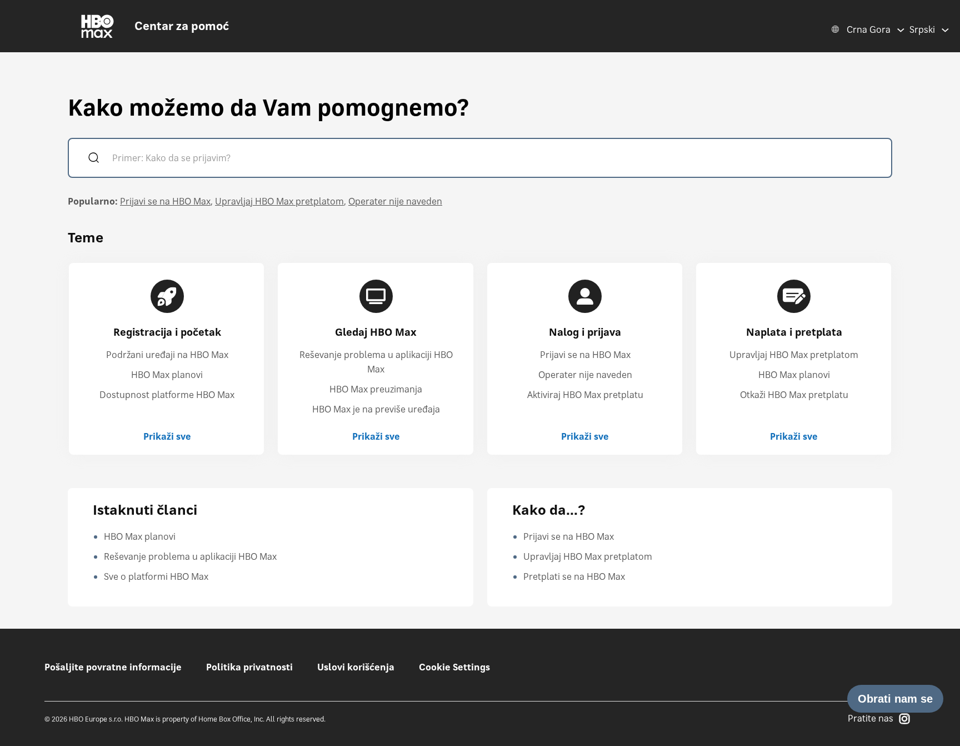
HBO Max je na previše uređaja (376, 409)
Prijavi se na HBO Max (165, 201)
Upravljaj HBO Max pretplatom (279, 201)
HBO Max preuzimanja (375, 389)
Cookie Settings (454, 667)
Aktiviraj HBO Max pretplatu (585, 395)
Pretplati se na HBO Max (574, 576)
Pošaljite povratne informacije (113, 667)
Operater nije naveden (395, 201)
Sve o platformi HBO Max (156, 576)
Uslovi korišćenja (355, 667)
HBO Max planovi (167, 375)
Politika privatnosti (249, 667)
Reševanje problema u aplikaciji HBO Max (190, 556)
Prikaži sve (167, 436)
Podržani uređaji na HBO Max (167, 355)
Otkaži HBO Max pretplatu (794, 395)
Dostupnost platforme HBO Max (166, 395)
